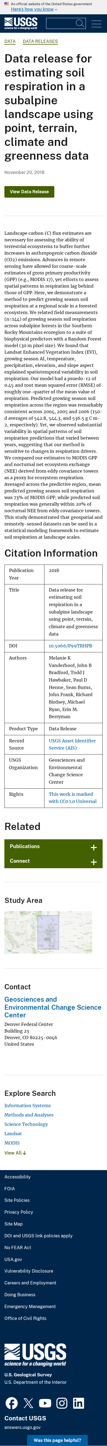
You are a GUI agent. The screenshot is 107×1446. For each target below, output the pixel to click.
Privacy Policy (18, 1212)
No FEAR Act (17, 1247)
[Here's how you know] (53, 7)
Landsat (13, 1133)
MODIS (12, 1143)
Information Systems (27, 1105)
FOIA (9, 1188)
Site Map (13, 1224)
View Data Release (29, 191)
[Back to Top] (87, 1426)
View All (13, 1153)
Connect (20, 861)
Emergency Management (30, 1306)
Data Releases (40, 41)
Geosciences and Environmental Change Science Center (53, 1007)
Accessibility (17, 1177)
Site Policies (17, 1200)
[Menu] (96, 24)
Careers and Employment (30, 1283)
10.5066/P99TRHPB (70, 646)
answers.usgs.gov (22, 1427)
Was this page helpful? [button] (57, 1440)
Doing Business (19, 1294)
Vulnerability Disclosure (28, 1271)
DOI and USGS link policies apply (38, 1235)
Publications (25, 846)
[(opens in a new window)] (11, 1402)
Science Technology (26, 1124)
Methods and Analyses (29, 1115)
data (10, 41)
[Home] (20, 28)
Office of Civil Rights (25, 1318)
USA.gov (13, 1259)
